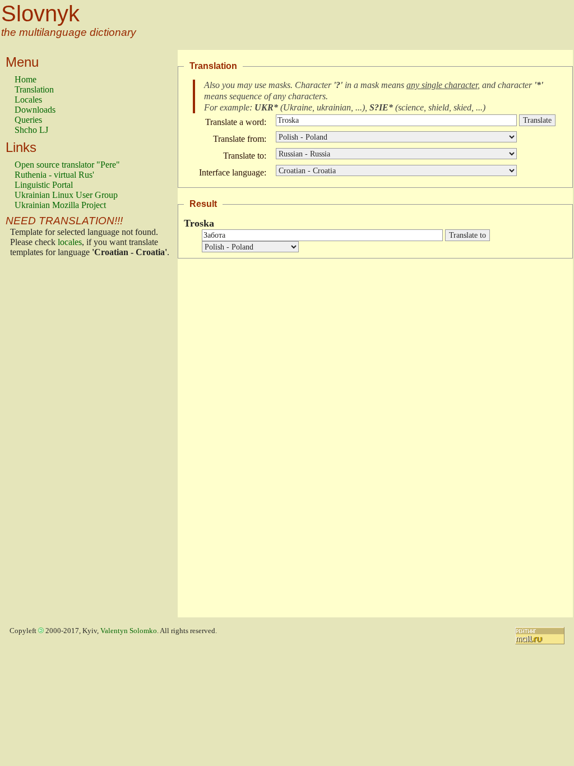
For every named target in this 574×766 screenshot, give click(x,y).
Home (25, 79)
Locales (28, 99)
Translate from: (239, 139)
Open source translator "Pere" (67, 164)
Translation (34, 89)
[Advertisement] (59, 440)
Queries (28, 119)
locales (70, 242)
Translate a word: (235, 122)
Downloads (35, 109)
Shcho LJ (31, 130)
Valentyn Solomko (128, 631)
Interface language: (232, 172)
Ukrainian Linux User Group (66, 195)
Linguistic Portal (44, 185)
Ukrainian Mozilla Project (60, 205)
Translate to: (244, 155)
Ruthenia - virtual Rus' (54, 174)
